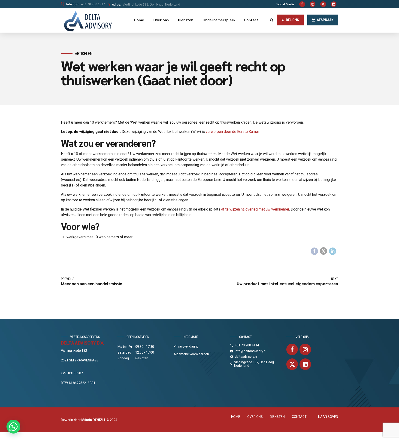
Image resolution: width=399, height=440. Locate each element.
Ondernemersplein (219, 19)
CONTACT (299, 417)
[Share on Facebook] (314, 251)
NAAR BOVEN (328, 417)
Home (139, 19)
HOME (235, 417)
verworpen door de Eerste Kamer (232, 131)
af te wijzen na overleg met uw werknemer (255, 209)
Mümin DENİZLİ (93, 420)
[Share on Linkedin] (332, 251)
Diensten (185, 19)
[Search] (271, 20)
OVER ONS (255, 417)
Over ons (161, 19)
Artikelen (84, 53)
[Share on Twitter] (323, 251)
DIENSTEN (277, 417)
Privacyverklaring (186, 346)
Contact (251, 19)
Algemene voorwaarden (191, 354)
